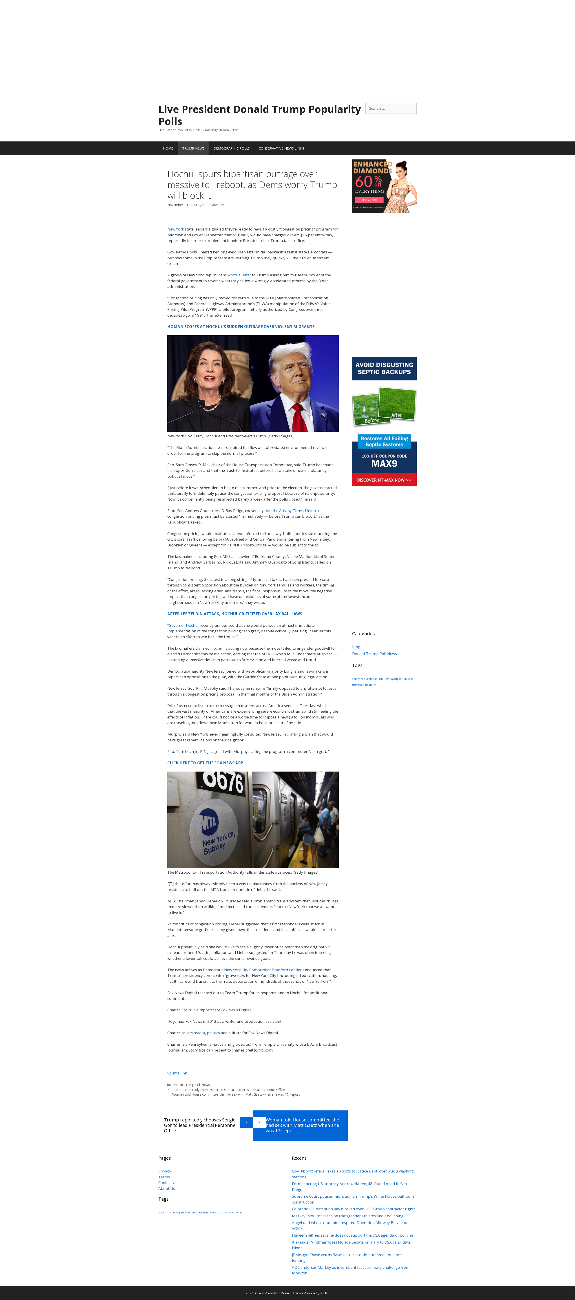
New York (175, 229)
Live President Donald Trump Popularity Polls (259, 115)
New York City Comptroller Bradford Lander (263, 969)
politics (213, 1032)
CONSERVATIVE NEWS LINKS (281, 148)
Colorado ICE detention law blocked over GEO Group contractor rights (353, 1208)
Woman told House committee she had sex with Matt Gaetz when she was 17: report (236, 1094)
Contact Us (167, 1182)
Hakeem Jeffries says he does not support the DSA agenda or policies (353, 1235)
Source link (177, 1073)
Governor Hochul (184, 625)
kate (381, 678)
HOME (168, 148)
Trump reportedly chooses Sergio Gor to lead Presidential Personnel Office (228, 1089)
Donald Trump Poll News (191, 1085)
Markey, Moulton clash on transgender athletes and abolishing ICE (351, 1215)
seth (387, 678)
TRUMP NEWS (193, 148)
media (199, 1032)
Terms (164, 1176)
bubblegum (371, 678)
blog (356, 646)
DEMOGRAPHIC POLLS (232, 148)
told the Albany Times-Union (290, 510)
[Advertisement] (287, 31)
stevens (408, 678)
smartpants (396, 678)
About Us (166, 1188)
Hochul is (219, 648)
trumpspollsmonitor (364, 684)
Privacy (164, 1171)
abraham (357, 678)
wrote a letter (239, 274)
